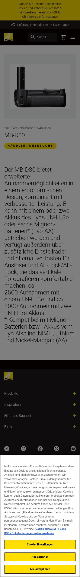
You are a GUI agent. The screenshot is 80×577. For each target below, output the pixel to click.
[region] (40, 515)
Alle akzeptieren (40, 569)
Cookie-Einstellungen (40, 544)
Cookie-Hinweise (45, 529)
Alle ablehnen (40, 557)
